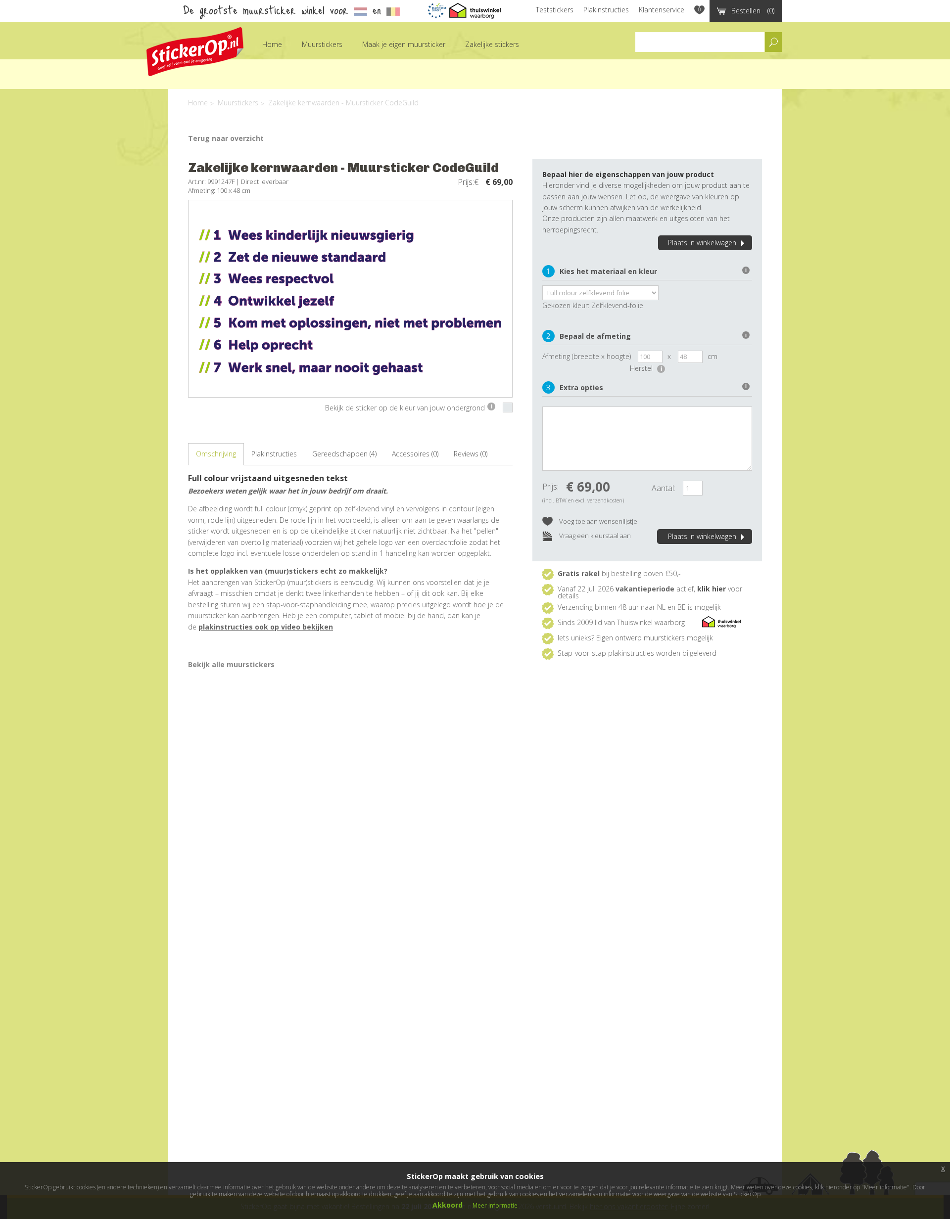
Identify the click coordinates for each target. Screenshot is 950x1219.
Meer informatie (495, 1205)
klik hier (711, 588)
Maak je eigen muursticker (403, 44)
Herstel (646, 368)
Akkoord (447, 1205)
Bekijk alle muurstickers (231, 664)
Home (272, 44)
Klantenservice (661, 9)
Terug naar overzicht (226, 138)
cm (712, 356)
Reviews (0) (470, 453)
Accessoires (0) (415, 453)
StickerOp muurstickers (194, 51)
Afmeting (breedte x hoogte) (586, 356)
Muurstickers (322, 44)
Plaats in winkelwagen (702, 242)
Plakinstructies (606, 9)
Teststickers (554, 9)
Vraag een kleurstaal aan (594, 535)
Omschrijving (216, 453)
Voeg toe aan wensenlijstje (597, 521)
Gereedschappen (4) (344, 453)
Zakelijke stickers (492, 44)
